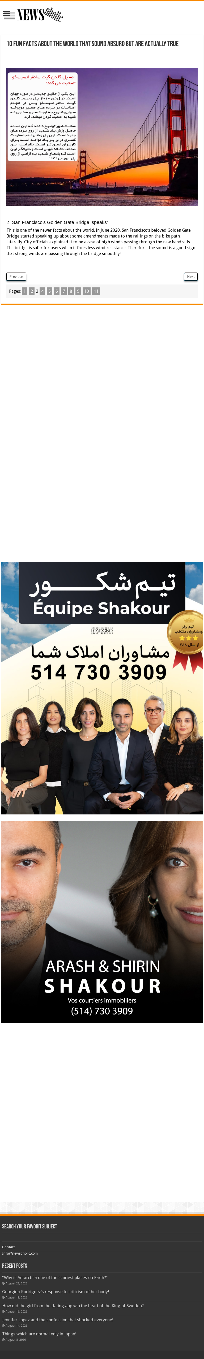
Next (191, 276)
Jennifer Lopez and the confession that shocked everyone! (57, 1319)
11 (96, 291)
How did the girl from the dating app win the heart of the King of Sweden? (73, 1305)
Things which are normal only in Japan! (39, 1333)
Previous (16, 276)
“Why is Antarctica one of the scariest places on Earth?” (55, 1277)
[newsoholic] (33, 13)
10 (86, 291)
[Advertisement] (102, 59)
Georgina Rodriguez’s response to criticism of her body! (55, 1291)
